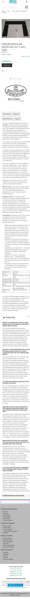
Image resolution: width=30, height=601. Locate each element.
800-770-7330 (18, 573)
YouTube (5, 557)
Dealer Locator (7, 526)
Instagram (6, 554)
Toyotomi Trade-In (8, 540)
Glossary (5, 533)
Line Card (5, 513)
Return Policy (6, 518)
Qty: (3, 71)
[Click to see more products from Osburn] (16, 94)
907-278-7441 (18, 572)
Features (16, 114)
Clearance (6, 543)
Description (7, 114)
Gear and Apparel (8, 541)
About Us (5, 511)
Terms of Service (7, 520)
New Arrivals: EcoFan (9, 545)
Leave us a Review (8, 559)
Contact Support (7, 529)
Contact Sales (6, 527)
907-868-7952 (18, 575)
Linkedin (5, 556)
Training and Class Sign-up (10, 531)
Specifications (8, 119)
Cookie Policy (6, 515)
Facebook (5, 552)
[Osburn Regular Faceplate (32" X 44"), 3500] (16, 15)
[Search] (26, 7)
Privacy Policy (6, 517)
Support (18, 119)
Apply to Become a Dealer (15, 585)
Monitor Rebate (7, 538)
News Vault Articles (8, 547)
